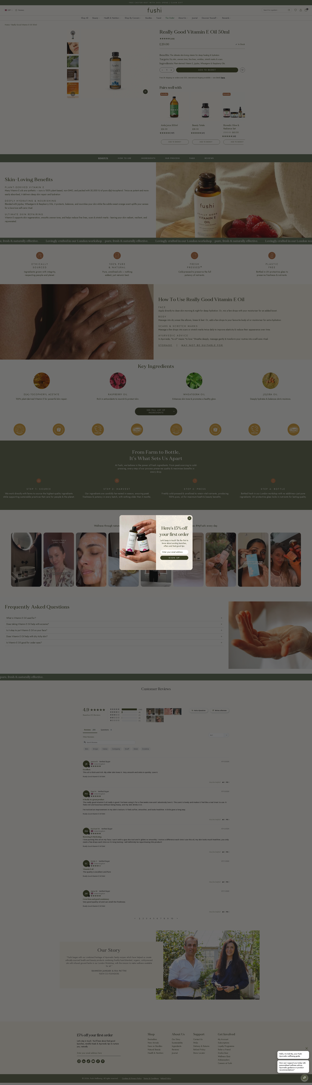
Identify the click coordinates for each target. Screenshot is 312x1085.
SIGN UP (174, 557)
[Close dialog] (189, 518)
